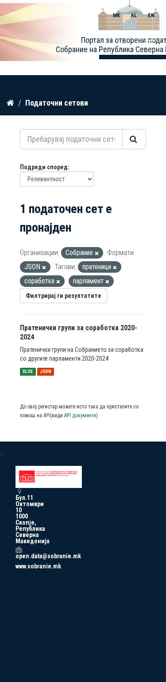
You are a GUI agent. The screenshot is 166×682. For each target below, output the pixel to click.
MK (116, 15)
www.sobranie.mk (18, 566)
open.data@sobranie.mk (18, 555)
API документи (80, 415)
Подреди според (44, 167)
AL (134, 15)
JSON (45, 371)
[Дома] (10, 102)
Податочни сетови (56, 102)
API (46, 415)
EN (151, 15)
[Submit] (134, 139)
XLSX (28, 371)
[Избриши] (97, 253)
